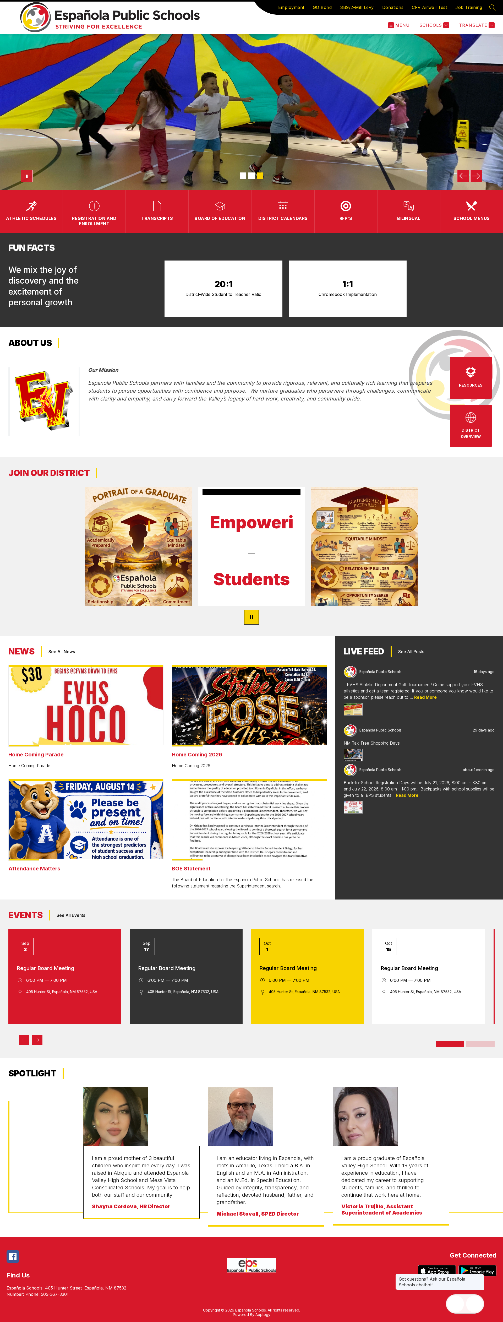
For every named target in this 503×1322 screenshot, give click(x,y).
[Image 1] (243, 175)
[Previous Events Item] (24, 1040)
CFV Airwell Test (429, 7)
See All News (61, 651)
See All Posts (411, 651)
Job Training (468, 7)
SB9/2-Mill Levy (357, 7)
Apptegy (262, 1314)
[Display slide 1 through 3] (450, 1044)
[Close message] (480, 1276)
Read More (425, 697)
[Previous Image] (463, 176)
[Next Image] (476, 176)
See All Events (71, 915)
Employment (291, 7)
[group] (141, 1157)
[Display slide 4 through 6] (480, 1044)
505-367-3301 (55, 1294)
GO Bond (322, 7)
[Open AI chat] (474, 1304)
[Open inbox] (455, 1304)
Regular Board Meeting (45, 968)
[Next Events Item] (37, 1040)
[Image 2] (251, 175)
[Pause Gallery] (27, 176)
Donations (393, 7)
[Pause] (251, 617)
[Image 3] (260, 175)
